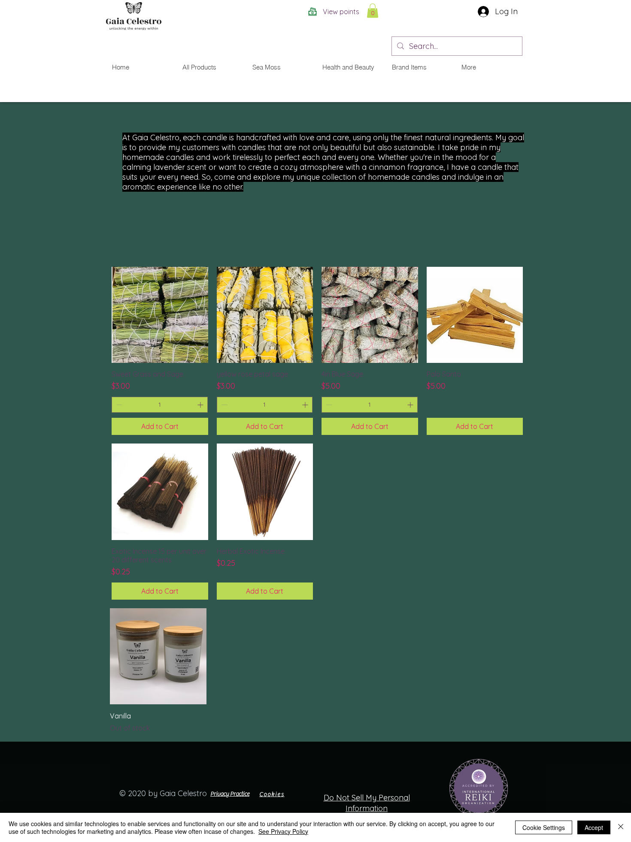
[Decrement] (118, 404)
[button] (373, 10)
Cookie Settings (543, 827)
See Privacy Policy (283, 831)
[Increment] (201, 404)
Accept (594, 827)
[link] (527, 15)
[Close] (621, 827)
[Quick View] (160, 315)
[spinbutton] (160, 404)
